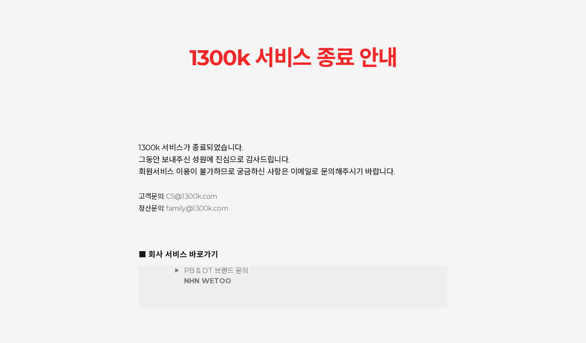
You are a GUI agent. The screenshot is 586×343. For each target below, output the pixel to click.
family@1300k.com (197, 208)
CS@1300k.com (191, 196)
